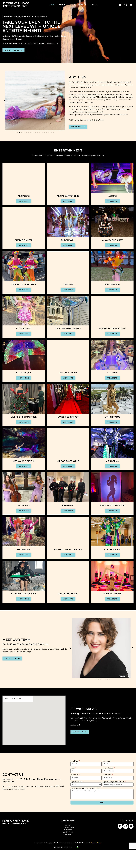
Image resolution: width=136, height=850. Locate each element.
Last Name (106, 761)
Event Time (107, 775)
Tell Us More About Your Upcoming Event (85, 788)
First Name (74, 761)
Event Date (74, 775)
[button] (4, 101)
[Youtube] (131, 4)
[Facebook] (120, 4)
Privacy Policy (96, 843)
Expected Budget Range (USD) (114, 782)
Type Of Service (76, 782)
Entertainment (79, 5)
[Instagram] (125, 4)
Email (72, 768)
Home (52, 5)
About (62, 5)
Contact (94, 5)
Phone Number (108, 768)
